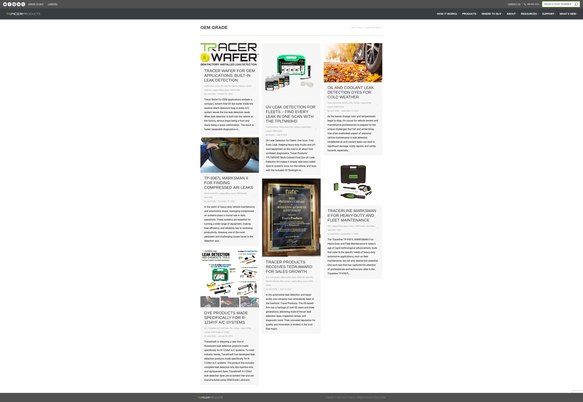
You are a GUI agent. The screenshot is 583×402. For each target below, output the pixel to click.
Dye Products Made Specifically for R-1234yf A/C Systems (226, 318)
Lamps (297, 127)
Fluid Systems (272, 127)
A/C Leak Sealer (273, 277)
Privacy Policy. (379, 397)
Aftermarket (285, 277)
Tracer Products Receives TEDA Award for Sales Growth (289, 267)
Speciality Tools (334, 230)
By (210, 94)
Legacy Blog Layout (221, 90)
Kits (291, 127)
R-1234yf (225, 332)
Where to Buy (36, 4)
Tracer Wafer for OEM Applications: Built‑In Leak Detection (229, 75)
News (351, 226)
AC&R (206, 86)
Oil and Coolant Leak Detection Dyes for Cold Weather (350, 92)
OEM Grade (235, 90)
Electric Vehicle (238, 86)
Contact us (514, 4)
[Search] (576, 4)
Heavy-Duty (284, 127)
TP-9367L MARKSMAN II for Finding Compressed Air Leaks (228, 183)
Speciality (208, 197)
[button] (54, 6)
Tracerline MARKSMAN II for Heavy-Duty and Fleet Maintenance (351, 215)
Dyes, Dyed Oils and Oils (220, 86)
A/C (205, 328)
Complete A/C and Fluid (218, 328)
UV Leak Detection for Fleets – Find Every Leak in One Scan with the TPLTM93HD (290, 114)
